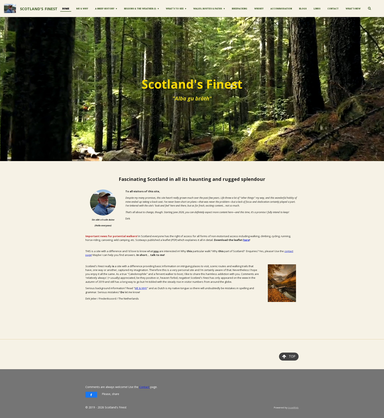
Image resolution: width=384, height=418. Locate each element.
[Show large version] (103, 202)
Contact (144, 387)
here (246, 240)
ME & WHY (141, 288)
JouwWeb (293, 407)
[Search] (369, 8)
